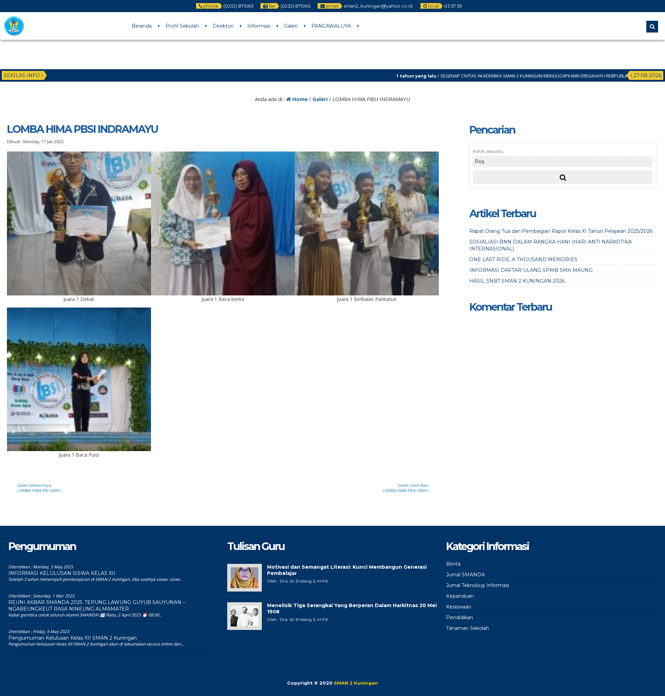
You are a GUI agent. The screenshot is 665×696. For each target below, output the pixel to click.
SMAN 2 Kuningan (356, 683)
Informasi (258, 26)
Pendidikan (459, 617)
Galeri (291, 26)
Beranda (142, 26)
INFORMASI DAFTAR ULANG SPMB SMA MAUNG (531, 270)
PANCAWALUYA (331, 26)
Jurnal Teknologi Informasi (477, 585)
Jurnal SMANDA (465, 574)
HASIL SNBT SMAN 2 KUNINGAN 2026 (517, 281)
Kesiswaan (458, 607)
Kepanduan (460, 596)
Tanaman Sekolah (467, 628)
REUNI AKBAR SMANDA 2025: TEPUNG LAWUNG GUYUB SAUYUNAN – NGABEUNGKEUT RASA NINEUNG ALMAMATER (96, 605)
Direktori (223, 26)
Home (299, 98)
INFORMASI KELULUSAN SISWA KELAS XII (61, 573)
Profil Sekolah (182, 26)
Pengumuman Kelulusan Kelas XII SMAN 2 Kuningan (72, 638)
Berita (453, 564)
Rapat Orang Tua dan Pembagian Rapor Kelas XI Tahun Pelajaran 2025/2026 (561, 231)
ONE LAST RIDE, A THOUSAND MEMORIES (523, 259)
